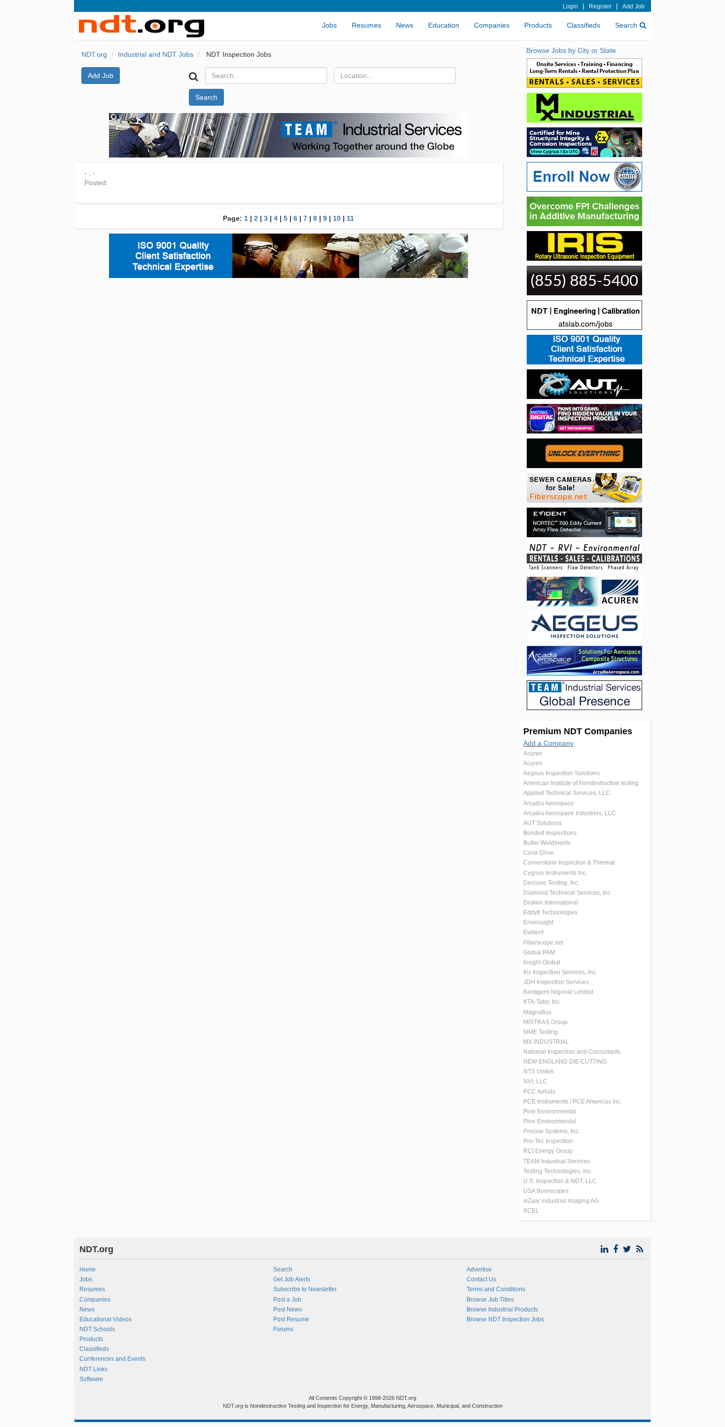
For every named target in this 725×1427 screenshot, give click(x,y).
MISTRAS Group (545, 1022)
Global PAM (539, 952)
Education (443, 25)
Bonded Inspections (550, 833)
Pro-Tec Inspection (548, 1141)
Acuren (533, 753)
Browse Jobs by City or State (571, 50)
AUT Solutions (542, 823)
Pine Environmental (549, 1111)
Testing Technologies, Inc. (557, 1171)
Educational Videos (105, 1319)
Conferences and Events (112, 1358)
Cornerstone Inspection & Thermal (569, 862)
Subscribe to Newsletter (305, 1289)
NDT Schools (97, 1329)
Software (91, 1379)
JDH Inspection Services (556, 982)
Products (538, 25)
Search (626, 25)
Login (570, 6)
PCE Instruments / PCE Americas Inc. (572, 1101)
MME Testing (540, 1032)
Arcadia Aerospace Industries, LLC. (570, 813)
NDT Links (93, 1369)
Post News (287, 1309)
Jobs (329, 25)
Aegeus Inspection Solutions (561, 773)
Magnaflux (537, 1012)
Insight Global (541, 962)
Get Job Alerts (291, 1279)
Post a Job (287, 1299)
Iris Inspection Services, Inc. (560, 972)
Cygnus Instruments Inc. (555, 873)
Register (600, 6)
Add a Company (548, 743)
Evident (533, 932)
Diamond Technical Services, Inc (567, 892)
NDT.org (94, 54)
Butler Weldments (547, 842)
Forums (283, 1329)
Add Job (633, 6)
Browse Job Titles (490, 1299)
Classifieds (583, 25)
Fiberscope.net (543, 942)
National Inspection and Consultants (571, 1051)
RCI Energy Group (548, 1151)
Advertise (479, 1269)
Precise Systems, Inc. (551, 1131)
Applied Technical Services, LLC (566, 793)
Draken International (550, 902)
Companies (491, 25)
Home (87, 1269)
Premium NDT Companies (577, 731)
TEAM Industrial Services (556, 1161)
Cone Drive (538, 852)
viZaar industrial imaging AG (561, 1200)
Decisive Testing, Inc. (551, 882)
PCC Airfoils (539, 1091)
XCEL (531, 1210)
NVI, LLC (535, 1081)
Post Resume (291, 1319)
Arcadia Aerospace (548, 803)
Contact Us (481, 1279)
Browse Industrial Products (502, 1309)
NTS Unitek (538, 1071)
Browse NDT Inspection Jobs (505, 1319)
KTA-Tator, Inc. (542, 1001)
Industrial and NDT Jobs (155, 54)
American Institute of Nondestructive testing (581, 783)
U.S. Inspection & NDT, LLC (560, 1181)
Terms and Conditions (496, 1289)
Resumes (366, 25)
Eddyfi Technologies (550, 912)
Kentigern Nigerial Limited (558, 992)
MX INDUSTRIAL (546, 1041)
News (404, 25)
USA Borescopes (546, 1191)
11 (350, 218)
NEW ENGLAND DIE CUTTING (565, 1061)
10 (337, 218)
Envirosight (538, 922)
